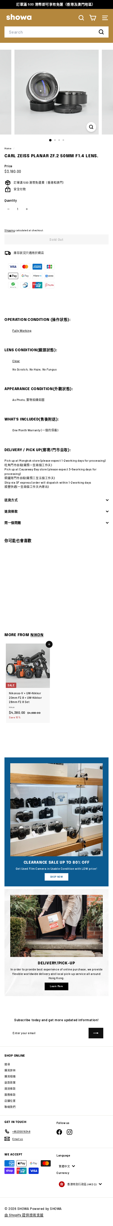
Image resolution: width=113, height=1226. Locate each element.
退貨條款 (11, 511)
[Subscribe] (96, 1033)
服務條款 (10, 1094)
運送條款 (10, 1088)
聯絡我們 (10, 1106)
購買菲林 (10, 1070)
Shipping (9, 230)
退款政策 (10, 1082)
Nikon (37, 635)
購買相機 (10, 1076)
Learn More (56, 986)
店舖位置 (10, 1100)
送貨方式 (11, 500)
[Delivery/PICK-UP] (56, 926)
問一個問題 (12, 523)
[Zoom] (91, 127)
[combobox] (56, 32)
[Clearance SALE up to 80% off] (56, 809)
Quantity (10, 200)
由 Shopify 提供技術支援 (24, 1215)
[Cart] (92, 18)
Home (8, 148)
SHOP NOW (56, 876)
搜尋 (7, 1064)
